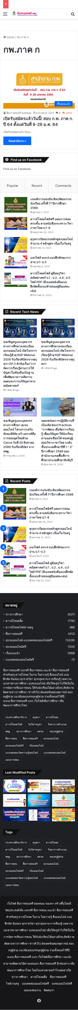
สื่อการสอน (11, 738)
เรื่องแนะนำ (13, 653)
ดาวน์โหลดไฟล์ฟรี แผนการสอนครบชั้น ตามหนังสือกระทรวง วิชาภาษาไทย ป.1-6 (51, 223)
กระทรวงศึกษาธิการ (16, 717)
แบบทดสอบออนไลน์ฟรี (20, 659)
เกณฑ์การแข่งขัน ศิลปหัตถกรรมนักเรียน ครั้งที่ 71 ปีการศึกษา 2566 (50, 203)
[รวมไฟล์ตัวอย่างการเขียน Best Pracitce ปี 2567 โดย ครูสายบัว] (14, 814)
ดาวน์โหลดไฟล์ (13, 724)
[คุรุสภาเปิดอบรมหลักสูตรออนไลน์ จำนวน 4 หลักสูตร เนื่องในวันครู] (15, 245)
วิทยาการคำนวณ (57, 724)
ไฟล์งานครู (12, 983)
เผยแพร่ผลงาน (32, 990)
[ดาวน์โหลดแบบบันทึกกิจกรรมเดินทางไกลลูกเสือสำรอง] (63, 785)
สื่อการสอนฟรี (14, 633)
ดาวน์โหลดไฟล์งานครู (19, 627)
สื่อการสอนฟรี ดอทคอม (18, 112)
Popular (12, 186)
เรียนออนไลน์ (36, 745)
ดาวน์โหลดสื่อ (14, 620)
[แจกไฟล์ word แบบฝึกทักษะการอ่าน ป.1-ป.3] (15, 262)
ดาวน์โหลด (52, 717)
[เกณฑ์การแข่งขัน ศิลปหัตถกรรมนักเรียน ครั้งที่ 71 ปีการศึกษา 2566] (15, 205)
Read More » (17, 141)
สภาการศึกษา (23, 731)
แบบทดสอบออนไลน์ (55, 752)
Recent (37, 186)
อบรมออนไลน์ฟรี (16, 646)
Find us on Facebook (17, 169)
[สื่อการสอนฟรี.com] (27, 13)
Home (10, 37)
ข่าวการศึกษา (14, 614)
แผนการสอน (12, 759)
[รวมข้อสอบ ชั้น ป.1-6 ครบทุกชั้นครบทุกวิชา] (63, 814)
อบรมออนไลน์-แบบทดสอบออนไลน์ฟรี (29, 640)
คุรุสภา (36, 717)
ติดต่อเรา (49, 990)
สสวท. (40, 731)
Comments (63, 186)
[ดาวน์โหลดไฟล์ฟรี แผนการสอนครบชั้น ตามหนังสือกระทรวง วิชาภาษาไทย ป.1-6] (15, 223)
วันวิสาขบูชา (35, 724)
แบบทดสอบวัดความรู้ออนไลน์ (21, 752)
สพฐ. (8, 731)
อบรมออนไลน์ (50, 738)
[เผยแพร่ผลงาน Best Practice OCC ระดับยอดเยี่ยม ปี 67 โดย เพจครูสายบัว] (63, 800)
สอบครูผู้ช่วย (56, 731)
